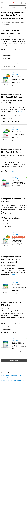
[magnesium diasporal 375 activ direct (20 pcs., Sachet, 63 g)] (14, 240)
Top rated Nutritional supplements (11, 378)
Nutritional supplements (15, 73)
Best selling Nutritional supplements (11, 375)
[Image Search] (25, 7)
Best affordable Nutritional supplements (12, 380)
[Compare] (13, 85)
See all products (14, 360)
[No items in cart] (25, 3)
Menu (4, 7)
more (16, 46)
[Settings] (13, 3)
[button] (10, 24)
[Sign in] (17, 3)
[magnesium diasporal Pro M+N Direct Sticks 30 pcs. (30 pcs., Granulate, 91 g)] (14, 134)
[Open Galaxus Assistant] (21, 3)
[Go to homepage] (2, 3)
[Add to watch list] (16, 85)
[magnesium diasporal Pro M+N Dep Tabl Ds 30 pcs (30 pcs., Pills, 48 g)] (14, 183)
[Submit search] (10, 7)
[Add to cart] (20, 85)
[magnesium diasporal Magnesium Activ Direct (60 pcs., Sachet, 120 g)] (14, 79)
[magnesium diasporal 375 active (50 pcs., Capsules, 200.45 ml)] (14, 345)
